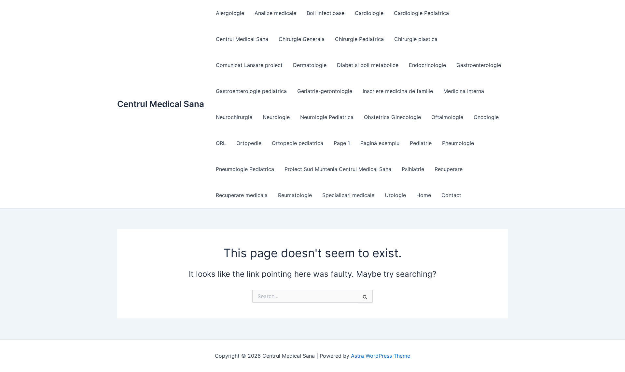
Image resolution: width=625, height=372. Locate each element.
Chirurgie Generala (302, 39)
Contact (451, 195)
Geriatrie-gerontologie (324, 91)
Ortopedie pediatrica (297, 143)
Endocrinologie (427, 65)
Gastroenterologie (478, 65)
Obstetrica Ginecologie (392, 117)
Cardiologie (369, 13)
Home (423, 195)
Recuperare (449, 169)
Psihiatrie (413, 169)
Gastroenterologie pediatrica (251, 91)
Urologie (395, 195)
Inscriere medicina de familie (398, 91)
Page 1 (342, 143)
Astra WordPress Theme (380, 355)
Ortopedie (248, 143)
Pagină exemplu (379, 143)
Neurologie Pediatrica (327, 117)
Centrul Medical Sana (160, 104)
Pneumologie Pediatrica (245, 169)
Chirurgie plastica (416, 39)
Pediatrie (421, 143)
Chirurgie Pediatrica (359, 39)
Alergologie (230, 13)
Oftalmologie (447, 117)
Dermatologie (309, 65)
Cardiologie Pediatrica (421, 13)
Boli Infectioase (325, 13)
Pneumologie (458, 143)
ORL (221, 143)
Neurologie (276, 117)
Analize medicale (275, 13)
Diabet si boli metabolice (367, 65)
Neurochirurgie (234, 117)
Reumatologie (295, 195)
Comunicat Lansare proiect (249, 65)
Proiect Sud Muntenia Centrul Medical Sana (338, 169)
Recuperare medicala (242, 195)
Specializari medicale (348, 195)
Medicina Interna (463, 91)
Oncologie (486, 117)
